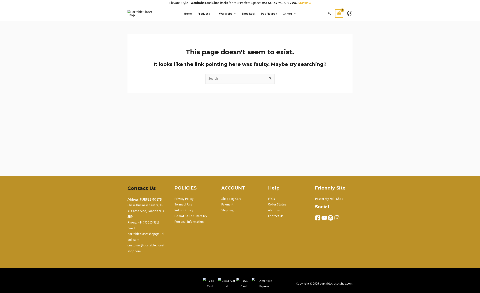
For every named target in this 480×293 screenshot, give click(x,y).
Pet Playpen (269, 13)
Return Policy (183, 210)
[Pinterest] (330, 218)
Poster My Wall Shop (329, 199)
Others (287, 13)
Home (188, 13)
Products (203, 13)
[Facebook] (318, 218)
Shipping (227, 210)
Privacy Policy (184, 199)
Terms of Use (183, 204)
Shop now (304, 3)
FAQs (271, 199)
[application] (211, 13)
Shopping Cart (231, 199)
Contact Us (275, 216)
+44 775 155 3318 (148, 222)
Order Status (277, 204)
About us (274, 210)
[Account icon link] (349, 13)
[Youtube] (324, 218)
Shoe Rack (248, 13)
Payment (227, 204)
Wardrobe (226, 13)
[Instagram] (337, 218)
